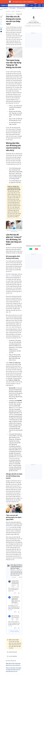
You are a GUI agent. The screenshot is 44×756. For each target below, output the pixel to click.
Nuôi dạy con (8, 11)
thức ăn (8, 527)
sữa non (10, 275)
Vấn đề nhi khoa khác (19, 11)
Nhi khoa (13, 11)
